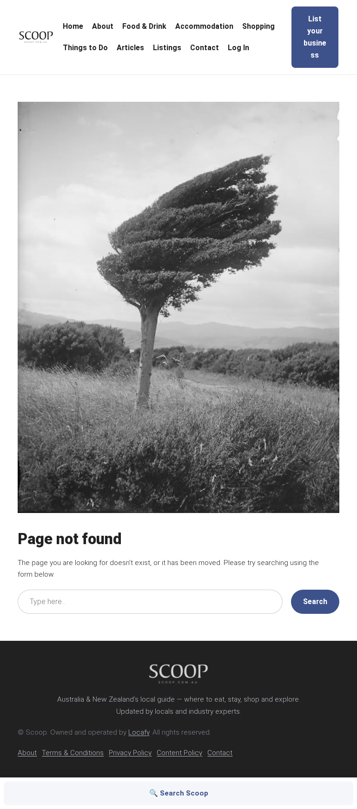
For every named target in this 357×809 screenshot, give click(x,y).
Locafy (138, 732)
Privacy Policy (130, 753)
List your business (315, 37)
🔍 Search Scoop (178, 793)
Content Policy (179, 753)
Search (315, 601)
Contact (219, 753)
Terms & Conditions (73, 753)
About (27, 753)
